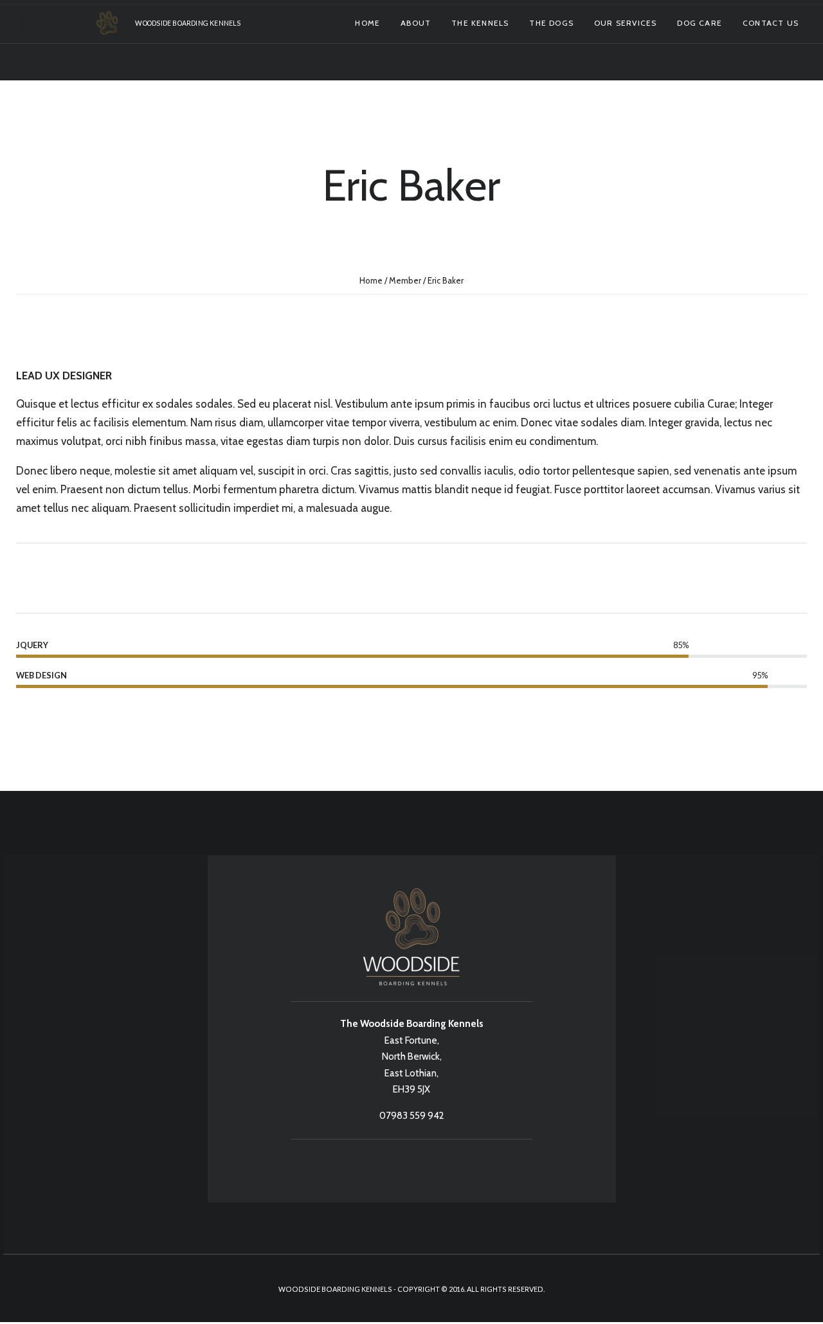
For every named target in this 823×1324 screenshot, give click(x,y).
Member (405, 280)
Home (371, 280)
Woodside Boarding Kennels (187, 23)
